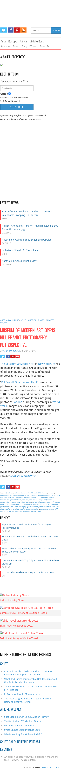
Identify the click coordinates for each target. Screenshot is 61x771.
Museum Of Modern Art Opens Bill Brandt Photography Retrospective (27, 338)
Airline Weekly (11, 710)
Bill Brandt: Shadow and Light (19, 382)
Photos (42, 320)
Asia (3, 41)
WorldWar (18, 511)
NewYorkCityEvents (45, 500)
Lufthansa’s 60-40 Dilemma (19, 725)
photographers (26, 504)
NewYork (25, 500)
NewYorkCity (33, 500)
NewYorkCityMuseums (8, 502)
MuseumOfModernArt (48, 495)
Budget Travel (29, 46)
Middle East (36, 41)
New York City (46, 364)
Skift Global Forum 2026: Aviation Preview (26, 716)
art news (10, 493)
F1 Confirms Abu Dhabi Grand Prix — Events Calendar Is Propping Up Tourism (27, 213)
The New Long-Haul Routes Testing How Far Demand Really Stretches (28, 700)
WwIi (39, 511)
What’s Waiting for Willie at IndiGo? (23, 734)
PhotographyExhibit (26, 506)
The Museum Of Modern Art (17, 364)
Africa (23, 41)
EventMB (6, 750)
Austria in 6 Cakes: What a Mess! (20, 260)
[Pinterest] (17, 30)
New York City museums (39, 497)
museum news (5, 495)
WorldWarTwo (28, 511)
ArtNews (17, 493)
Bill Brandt (25, 493)
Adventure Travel (10, 46)
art (6, 493)
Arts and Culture (9, 320)
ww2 (35, 511)
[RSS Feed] (23, 30)
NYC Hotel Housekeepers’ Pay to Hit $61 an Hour (28, 572)
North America (28, 320)
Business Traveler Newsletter (14, 97)
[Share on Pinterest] (12, 357)
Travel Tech (46, 46)
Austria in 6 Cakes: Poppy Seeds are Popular (26, 239)
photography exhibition (9, 506)
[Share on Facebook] (8, 357)
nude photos (55, 502)
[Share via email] (17, 357)
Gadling (30, 11)
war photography (18, 509)
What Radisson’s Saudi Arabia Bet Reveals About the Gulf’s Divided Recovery (30, 680)
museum (51, 493)
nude (48, 502)
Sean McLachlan (11, 350)
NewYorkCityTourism (24, 502)
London (17, 402)
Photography (37, 504)
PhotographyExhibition (42, 506)
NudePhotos (4, 504)
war (53, 506)
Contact (54, 767)
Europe (12, 41)
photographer (15, 504)
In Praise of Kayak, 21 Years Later (20, 250)
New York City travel (14, 500)
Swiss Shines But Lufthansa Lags (22, 729)
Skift (4, 664)
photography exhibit (50, 504)
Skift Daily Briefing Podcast (20, 742)
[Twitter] (3, 30)
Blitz (39, 493)
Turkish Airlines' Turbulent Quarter (23, 721)
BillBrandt (33, 493)
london (44, 493)
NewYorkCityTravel (38, 502)
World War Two (9, 511)
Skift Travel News (8, 101)
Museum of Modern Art (23, 475)
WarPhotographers (32, 509)
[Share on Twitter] (2, 357)
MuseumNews (35, 495)
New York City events (22, 497)
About (45, 767)
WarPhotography (46, 509)
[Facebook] (11, 30)
